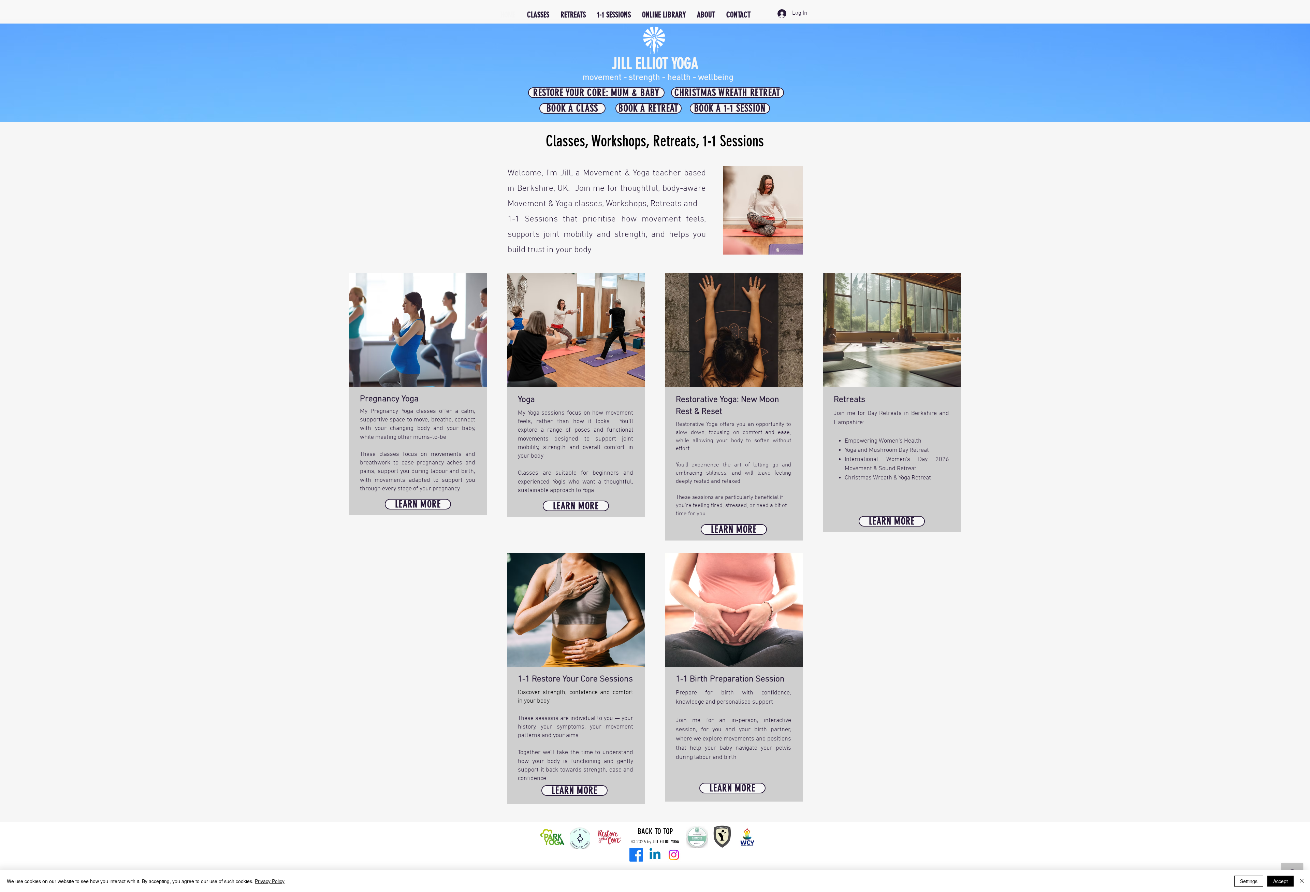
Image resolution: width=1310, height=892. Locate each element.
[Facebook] (636, 855)
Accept (1280, 881)
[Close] (1302, 881)
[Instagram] (674, 855)
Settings (1248, 881)
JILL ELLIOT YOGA (655, 64)
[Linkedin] (655, 855)
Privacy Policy (270, 881)
